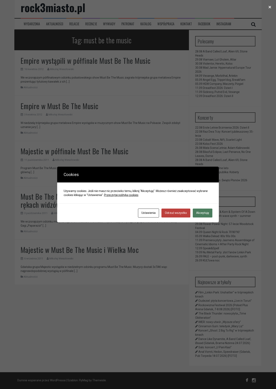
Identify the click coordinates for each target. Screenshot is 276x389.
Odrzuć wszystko (176, 212)
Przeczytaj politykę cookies (121, 195)
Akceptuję (202, 212)
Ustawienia (148, 212)
